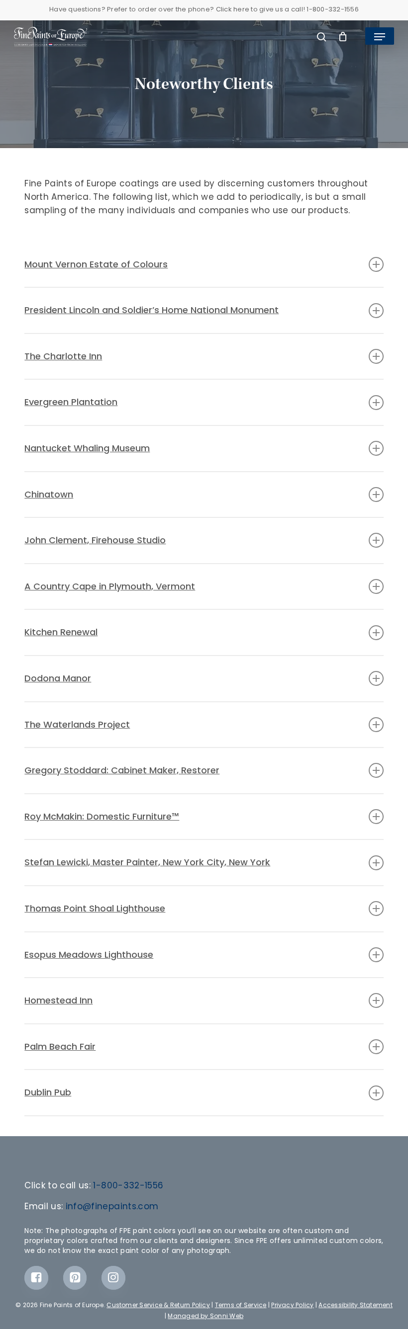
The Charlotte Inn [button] (63, 356)
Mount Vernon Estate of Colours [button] (96, 264)
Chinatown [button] (48, 494)
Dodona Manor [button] (57, 678)
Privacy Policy (292, 1305)
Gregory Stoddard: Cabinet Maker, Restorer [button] (121, 770)
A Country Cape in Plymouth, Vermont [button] (109, 586)
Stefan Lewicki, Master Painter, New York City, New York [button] (147, 862)
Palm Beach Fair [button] (60, 1046)
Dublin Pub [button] (47, 1092)
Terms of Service (241, 1305)
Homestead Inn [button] (58, 1000)
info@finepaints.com (112, 1206)
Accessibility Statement (355, 1305)
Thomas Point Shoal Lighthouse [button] (94, 908)
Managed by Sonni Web (205, 1316)
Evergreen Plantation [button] (70, 402)
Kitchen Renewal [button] (61, 632)
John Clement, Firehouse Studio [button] (95, 540)
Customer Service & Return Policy (158, 1305)
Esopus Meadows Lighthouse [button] (88, 954)
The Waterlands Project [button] (77, 724)
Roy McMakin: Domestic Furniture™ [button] (101, 816)
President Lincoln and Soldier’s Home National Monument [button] (151, 310)
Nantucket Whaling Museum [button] (87, 448)
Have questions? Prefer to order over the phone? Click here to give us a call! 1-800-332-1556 (204, 9)
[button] (379, 37)
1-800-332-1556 (128, 1185)
